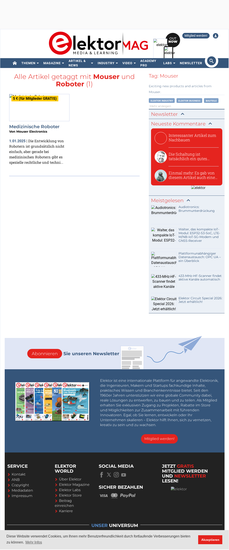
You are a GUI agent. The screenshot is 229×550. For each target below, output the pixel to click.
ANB (16, 480)
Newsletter (191, 63)
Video (127, 63)
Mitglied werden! (196, 35)
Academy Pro (148, 63)
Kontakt (18, 474)
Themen (28, 63)
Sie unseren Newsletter (75, 353)
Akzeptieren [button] (210, 540)
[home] (15, 63)
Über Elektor (70, 479)
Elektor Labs (70, 490)
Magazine (52, 63)
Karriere (66, 511)
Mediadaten (22, 490)
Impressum (22, 496)
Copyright (20, 485)
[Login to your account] (215, 35)
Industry (106, 63)
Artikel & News (77, 63)
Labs (167, 63)
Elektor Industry (162, 100)
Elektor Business (189, 100)
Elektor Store (70, 495)
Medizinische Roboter (34, 126)
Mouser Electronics (31, 132)
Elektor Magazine (74, 484)
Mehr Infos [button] (33, 542)
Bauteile (211, 100)
